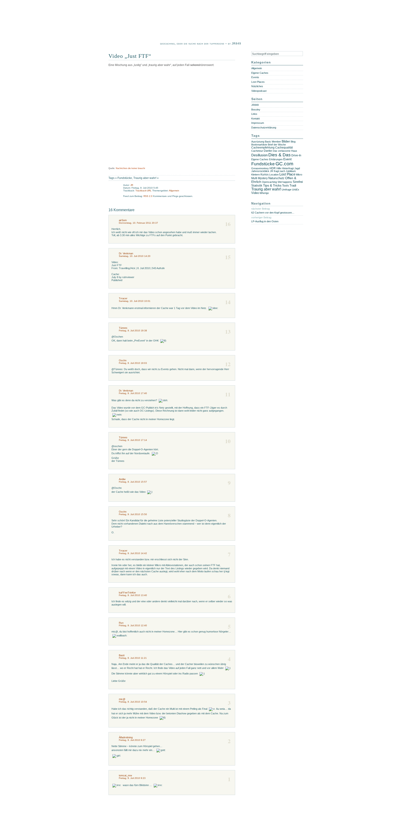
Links (254, 114)
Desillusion (259, 155)
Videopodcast (258, 90)
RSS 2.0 (148, 196)
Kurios (264, 174)
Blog (293, 141)
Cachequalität (284, 147)
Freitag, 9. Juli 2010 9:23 (132, 778)
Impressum (257, 123)
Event (287, 159)
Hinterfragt (288, 168)
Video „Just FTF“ (129, 56)
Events (255, 77)
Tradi (293, 185)
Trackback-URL (143, 190)
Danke (268, 150)
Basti (121, 655)
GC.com (284, 163)
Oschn (122, 360)
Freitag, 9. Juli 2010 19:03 (133, 363)
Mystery (263, 178)
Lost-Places (258, 81)
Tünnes (123, 327)
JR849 (255, 105)
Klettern (255, 174)
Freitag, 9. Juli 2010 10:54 (133, 701)
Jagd (297, 168)
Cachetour (257, 150)
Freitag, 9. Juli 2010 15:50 (133, 514)
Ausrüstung (257, 141)
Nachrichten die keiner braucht (130, 168)
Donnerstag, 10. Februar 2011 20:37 (138, 223)
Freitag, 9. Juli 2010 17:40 (133, 393)
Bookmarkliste (259, 144)
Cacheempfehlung (263, 147)
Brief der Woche (277, 144)
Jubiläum (291, 171)
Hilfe (278, 168)
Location (274, 174)
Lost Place (287, 174)
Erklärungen (276, 159)
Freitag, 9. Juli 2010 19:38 (133, 330)
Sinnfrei (298, 182)
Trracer (123, 298)
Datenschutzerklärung (263, 127)
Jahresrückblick (260, 171)
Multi (254, 178)
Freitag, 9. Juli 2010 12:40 (133, 625)
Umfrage (286, 189)
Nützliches (257, 86)
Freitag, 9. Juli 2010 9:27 (132, 740)
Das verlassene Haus (285, 150)
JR (131, 185)
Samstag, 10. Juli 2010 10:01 (134, 301)
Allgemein (174, 190)
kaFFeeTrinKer (127, 592)
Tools (285, 185)
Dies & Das (279, 154)
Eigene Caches (259, 72)
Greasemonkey (260, 168)
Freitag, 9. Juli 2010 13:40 (133, 595)
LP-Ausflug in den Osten (264, 221)
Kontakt (255, 118)
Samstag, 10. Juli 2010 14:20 (134, 256)
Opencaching (269, 182)
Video (255, 193)
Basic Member (273, 141)
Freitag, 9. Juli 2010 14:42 (133, 553)
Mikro (299, 174)
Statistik (256, 185)
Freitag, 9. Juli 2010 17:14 (133, 440)
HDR (272, 168)
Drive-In (296, 155)
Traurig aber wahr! (144, 178)
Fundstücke (124, 178)
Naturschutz (276, 178)
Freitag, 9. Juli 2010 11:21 (133, 658)
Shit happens (285, 182)
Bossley (255, 109)
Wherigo (264, 193)
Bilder (286, 141)
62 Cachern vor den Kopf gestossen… (272, 212)
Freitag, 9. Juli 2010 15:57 (133, 482)
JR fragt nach (277, 171)
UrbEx (295, 189)
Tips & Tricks (272, 185)
